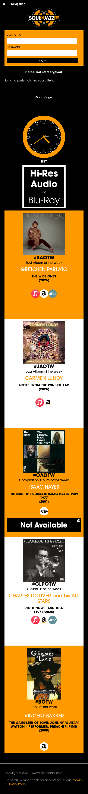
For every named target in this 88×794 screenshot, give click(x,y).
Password (13, 47)
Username (14, 34)
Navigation (18, 3)
